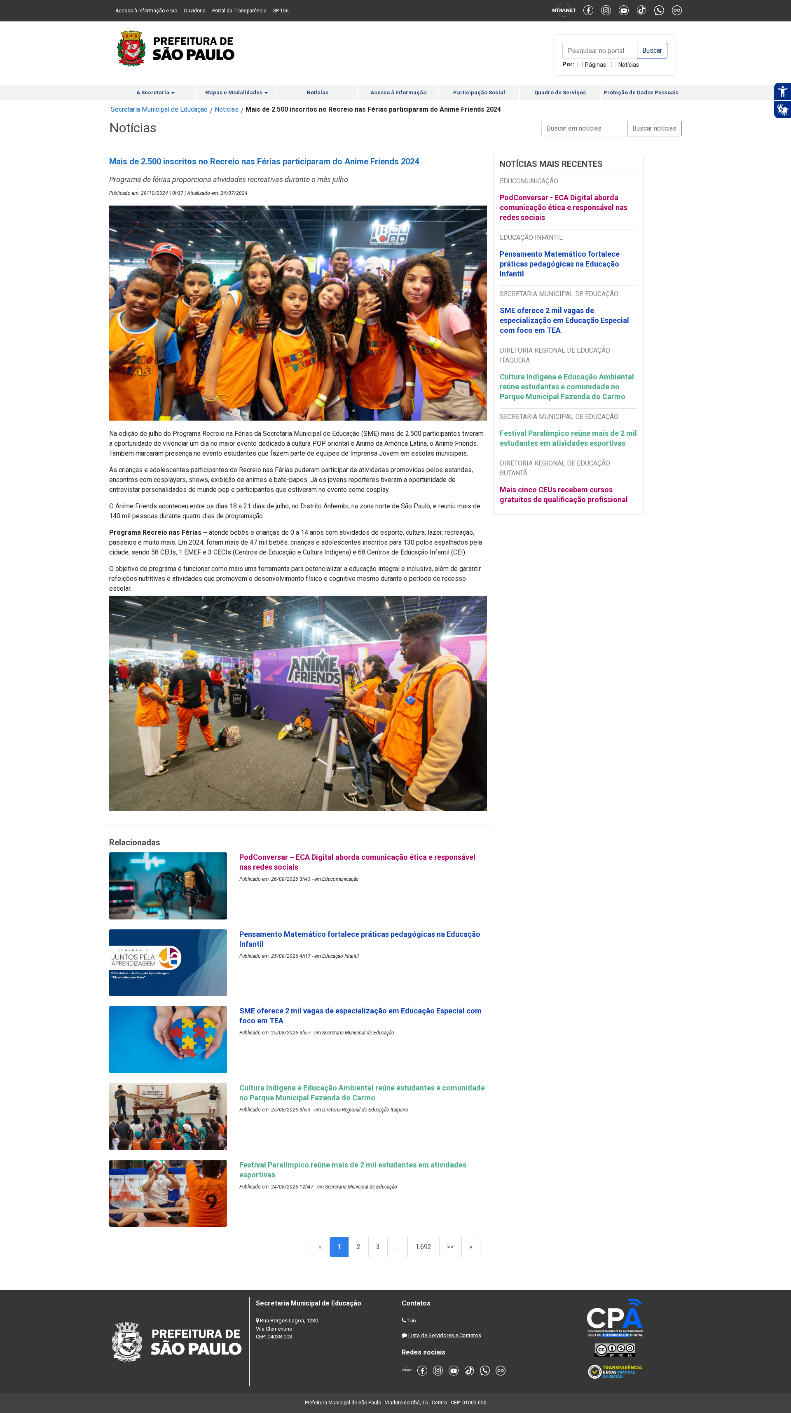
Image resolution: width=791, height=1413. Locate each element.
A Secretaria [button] (153, 92)
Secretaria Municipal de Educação (159, 109)
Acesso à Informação (398, 92)
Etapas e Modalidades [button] (234, 92)
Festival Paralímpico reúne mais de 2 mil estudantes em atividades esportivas (568, 438)
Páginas (595, 64)
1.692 (423, 1247)
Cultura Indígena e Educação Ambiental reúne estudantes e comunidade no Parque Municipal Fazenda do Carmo (567, 386)
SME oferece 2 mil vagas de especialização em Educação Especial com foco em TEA (564, 320)
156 (411, 1320)
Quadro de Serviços (560, 92)
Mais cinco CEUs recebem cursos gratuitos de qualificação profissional (564, 494)
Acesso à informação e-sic (146, 11)
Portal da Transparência (239, 11)
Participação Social (479, 92)
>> (450, 1247)
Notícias (628, 64)
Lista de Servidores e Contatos (444, 1335)
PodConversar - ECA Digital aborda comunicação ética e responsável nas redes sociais (563, 207)
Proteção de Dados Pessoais (641, 92)
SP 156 (281, 11)
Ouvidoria (195, 11)
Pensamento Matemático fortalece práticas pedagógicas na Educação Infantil (560, 264)
